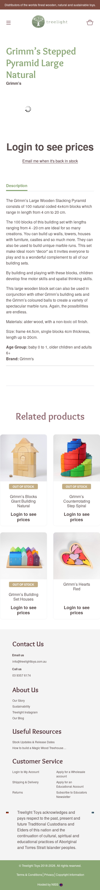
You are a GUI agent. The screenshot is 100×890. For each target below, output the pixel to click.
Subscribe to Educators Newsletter (71, 794)
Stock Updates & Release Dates (33, 742)
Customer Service (37, 761)
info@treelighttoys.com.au (29, 661)
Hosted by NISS (47, 884)
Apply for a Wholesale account (70, 774)
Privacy (49, 875)
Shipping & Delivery (25, 782)
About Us (25, 690)
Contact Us (28, 644)
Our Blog (18, 718)
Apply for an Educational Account (69, 784)
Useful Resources (36, 731)
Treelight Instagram (25, 712)
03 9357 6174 (21, 675)
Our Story (18, 700)
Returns (17, 792)
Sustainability (21, 706)
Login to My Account (25, 772)
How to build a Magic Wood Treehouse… (39, 748)
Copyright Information (70, 875)
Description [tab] (16, 185)
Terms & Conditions (29, 875)
